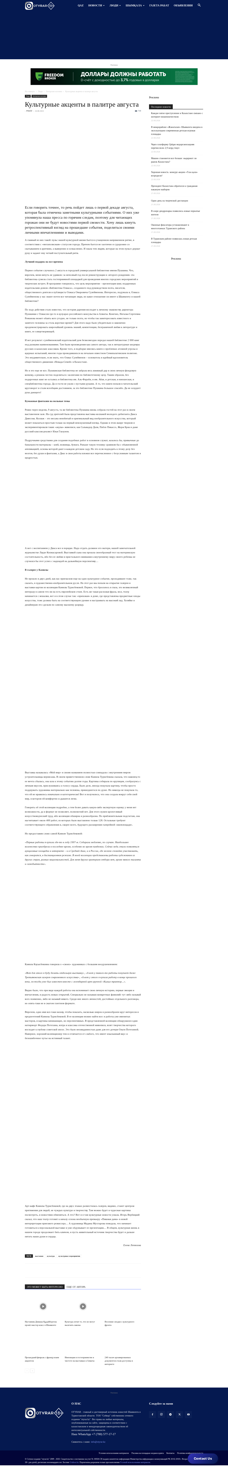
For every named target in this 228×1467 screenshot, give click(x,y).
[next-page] (32, 1371)
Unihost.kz (74, 1462)
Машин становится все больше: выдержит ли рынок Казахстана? (174, 160)
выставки (39, 1256)
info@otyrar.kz (98, 1442)
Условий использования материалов (135, 1462)
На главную (30, 91)
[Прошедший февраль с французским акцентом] (43, 1342)
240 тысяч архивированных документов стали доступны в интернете (119, 1360)
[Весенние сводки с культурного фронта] (123, 1306)
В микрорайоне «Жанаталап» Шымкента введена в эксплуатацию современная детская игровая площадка (176, 130)
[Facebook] (51, 1270)
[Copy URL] (66, 1270)
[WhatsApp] (28, 1270)
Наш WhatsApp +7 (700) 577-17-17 (93, 1434)
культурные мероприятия (69, 1256)
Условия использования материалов (114, 1453)
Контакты (170, 1453)
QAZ (81, 5)
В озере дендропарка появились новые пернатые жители (175, 213)
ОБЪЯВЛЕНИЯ (183, 5)
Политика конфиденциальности (190, 1453)
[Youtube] (188, 1414)
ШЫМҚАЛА (134, 5)
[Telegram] (36, 1270)
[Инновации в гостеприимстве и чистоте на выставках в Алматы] (83, 1342)
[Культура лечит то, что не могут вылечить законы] (83, 1306)
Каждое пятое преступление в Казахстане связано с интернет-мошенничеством (177, 115)
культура (51, 1256)
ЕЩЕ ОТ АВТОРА (76, 1287)
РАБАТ (29, 111)
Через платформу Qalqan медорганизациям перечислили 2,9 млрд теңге (172, 146)
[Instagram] (161, 1414)
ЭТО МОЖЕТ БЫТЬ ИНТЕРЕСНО (45, 1287)
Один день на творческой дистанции (169, 200)
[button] (199, 5)
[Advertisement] (114, 36)
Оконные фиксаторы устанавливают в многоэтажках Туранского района (170, 227)
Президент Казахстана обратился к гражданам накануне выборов (174, 188)
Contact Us (203, 1458)
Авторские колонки (54, 91)
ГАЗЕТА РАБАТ (159, 5)
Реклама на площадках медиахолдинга (148, 1453)
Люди (40, 91)
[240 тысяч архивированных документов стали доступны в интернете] (123, 1342)
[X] (59, 1270)
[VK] (43, 1270)
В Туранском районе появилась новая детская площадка (174, 241)
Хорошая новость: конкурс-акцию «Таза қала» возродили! (174, 174)
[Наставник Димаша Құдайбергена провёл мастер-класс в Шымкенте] (43, 1306)
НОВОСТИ (95, 5)
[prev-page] (27, 1371)
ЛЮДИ (113, 5)
